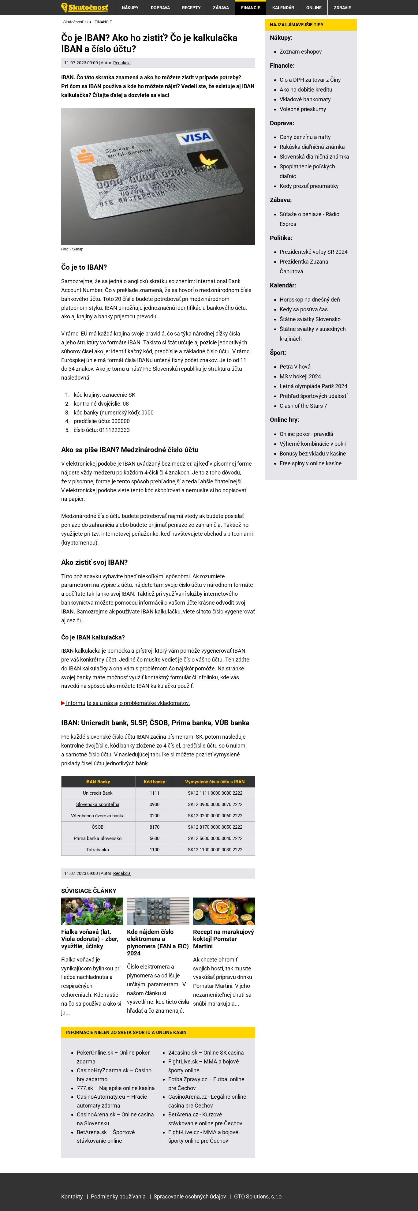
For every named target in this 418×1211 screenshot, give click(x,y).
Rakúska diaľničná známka (312, 147)
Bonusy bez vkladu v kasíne (313, 453)
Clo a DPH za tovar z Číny (310, 80)
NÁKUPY (130, 7)
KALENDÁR (283, 7)
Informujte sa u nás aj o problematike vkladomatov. (127, 703)
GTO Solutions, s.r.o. (258, 1196)
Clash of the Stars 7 (303, 406)
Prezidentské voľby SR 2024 (314, 252)
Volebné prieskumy (303, 109)
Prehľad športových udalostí (314, 396)
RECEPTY (191, 7)
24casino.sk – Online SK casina (206, 1052)
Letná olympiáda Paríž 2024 (313, 386)
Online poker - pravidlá (306, 434)
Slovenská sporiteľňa (97, 804)
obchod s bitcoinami (228, 534)
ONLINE (314, 7)
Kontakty (72, 1196)
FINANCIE (250, 7)
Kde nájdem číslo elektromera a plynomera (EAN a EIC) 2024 (158, 942)
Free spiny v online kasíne (311, 463)
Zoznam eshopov (301, 51)
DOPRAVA (160, 7)
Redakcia (122, 62)
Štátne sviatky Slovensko (310, 319)
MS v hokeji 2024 (300, 376)
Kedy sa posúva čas (304, 309)
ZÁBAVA (221, 7)
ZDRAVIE (342, 7)
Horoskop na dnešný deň (310, 299)
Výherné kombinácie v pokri (313, 444)
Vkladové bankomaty (305, 99)
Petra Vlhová (295, 366)
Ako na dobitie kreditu (306, 89)
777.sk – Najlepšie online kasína (116, 1088)
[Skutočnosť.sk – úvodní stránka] (84, 8)
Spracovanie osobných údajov (190, 1196)
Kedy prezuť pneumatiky (309, 186)
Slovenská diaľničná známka (314, 156)
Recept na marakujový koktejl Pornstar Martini (223, 939)
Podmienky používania (118, 1196)
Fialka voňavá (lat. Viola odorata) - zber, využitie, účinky (89, 939)
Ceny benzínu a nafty (305, 137)
